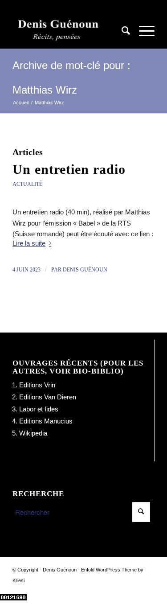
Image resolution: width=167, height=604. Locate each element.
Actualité (27, 184)
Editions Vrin (37, 385)
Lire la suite (28, 243)
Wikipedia (33, 433)
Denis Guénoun (85, 270)
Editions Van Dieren (47, 397)
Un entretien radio (69, 169)
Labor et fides (38, 409)
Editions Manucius (46, 421)
